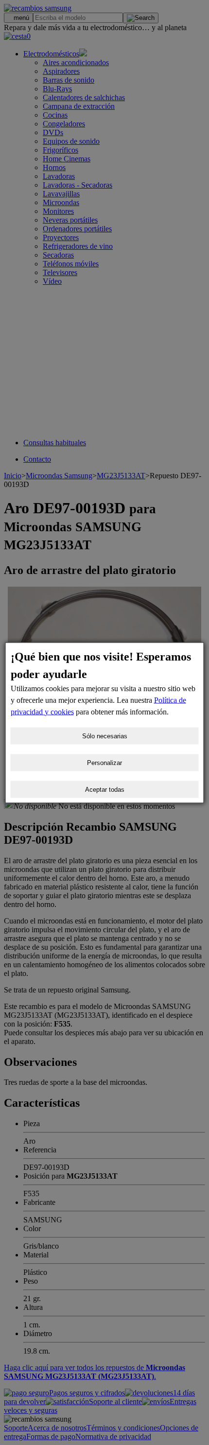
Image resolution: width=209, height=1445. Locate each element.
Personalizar (104, 762)
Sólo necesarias (104, 735)
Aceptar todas (104, 789)
